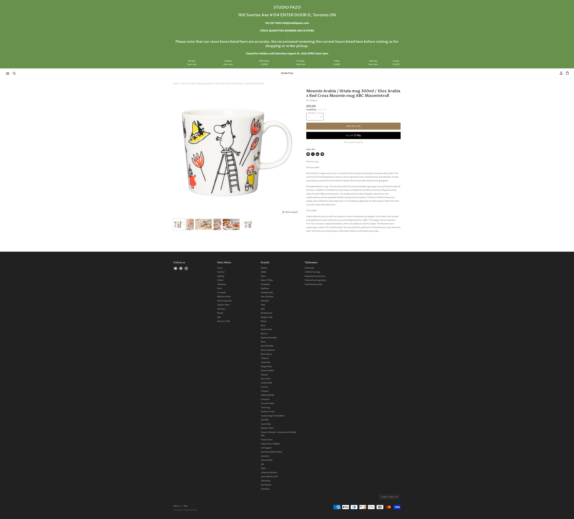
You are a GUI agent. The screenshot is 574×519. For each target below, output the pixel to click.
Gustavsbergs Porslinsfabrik (272, 415)
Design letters (266, 366)
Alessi (263, 276)
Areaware (265, 300)
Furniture (221, 271)
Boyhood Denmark (269, 337)
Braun (263, 341)
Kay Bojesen (266, 484)
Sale (219, 317)
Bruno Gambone (268, 350)
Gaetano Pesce (267, 428)
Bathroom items (224, 296)
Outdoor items (223, 304)
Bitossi (264, 321)
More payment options (353, 142)
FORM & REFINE (267, 395)
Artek (263, 304)
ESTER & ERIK (266, 382)
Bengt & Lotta (266, 317)
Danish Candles (267, 370)
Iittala (313, 100)
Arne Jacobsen (267, 296)
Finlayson (265, 391)
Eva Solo (264, 386)
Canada (388, 496)
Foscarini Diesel (267, 403)
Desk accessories (224, 300)
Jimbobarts (266, 480)
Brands (220, 313)
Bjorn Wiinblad (267, 345)
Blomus (264, 333)
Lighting (220, 276)
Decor (219, 288)
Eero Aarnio (266, 378)
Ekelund (264, 374)
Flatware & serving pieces (315, 280)
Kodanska (265, 488)
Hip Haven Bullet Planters (271, 451)
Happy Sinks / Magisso (270, 443)
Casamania (265, 362)
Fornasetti (221, 292)
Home (176, 83)
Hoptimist (265, 456)
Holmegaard (266, 447)
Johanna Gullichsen (269, 472)
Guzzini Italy (266, 424)
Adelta (263, 271)
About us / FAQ (223, 321)
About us (176, 506)
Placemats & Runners (313, 284)
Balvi (263, 309)
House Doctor (267, 439)
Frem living (265, 407)
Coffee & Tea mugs (312, 271)
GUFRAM (264, 419)
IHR (262, 464)
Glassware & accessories (315, 276)
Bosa (263, 325)
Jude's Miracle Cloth (269, 476)
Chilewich (265, 358)
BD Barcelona (266, 313)
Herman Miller (267, 460)
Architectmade (267, 292)
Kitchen (220, 280)
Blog (185, 506)
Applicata (265, 288)
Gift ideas (221, 309)
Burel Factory (266, 354)
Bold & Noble (266, 329)
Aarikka (264, 267)
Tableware (221, 284)
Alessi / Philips (267, 280)
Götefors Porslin (268, 411)
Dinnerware (309, 267)
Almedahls (265, 284)
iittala (263, 468)
